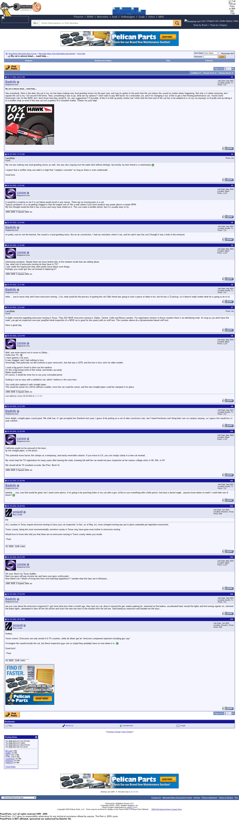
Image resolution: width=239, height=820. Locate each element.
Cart (203, 20)
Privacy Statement (209, 798)
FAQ (168, 61)
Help (236, 20)
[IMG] (7, 755)
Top (236, 798)
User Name (198, 53)
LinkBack (195, 73)
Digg (10, 726)
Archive (197, 798)
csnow (21, 192)
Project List (212, 20)
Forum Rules (10, 767)
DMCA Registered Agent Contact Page (167, 809)
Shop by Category (218, 25)
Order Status (226, 20)
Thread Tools (208, 73)
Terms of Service (226, 798)
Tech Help (81, 54)
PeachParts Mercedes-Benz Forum (22, 54)
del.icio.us (69, 726)
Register (28, 61)
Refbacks (9, 763)
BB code (8, 751)
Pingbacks (9, 761)
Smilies (8, 753)
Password (198, 57)
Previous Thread (113, 732)
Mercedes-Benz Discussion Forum (177, 798)
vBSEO (130, 807)
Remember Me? (227, 54)
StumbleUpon (128, 726)
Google (182, 726)
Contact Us (156, 798)
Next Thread (127, 732)
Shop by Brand (200, 25)
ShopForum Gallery (103, 61)
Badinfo (10, 81)
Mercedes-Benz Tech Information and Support (57, 54)
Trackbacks (10, 759)
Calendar (209, 61)
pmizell (18, 511)
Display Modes (225, 73)
